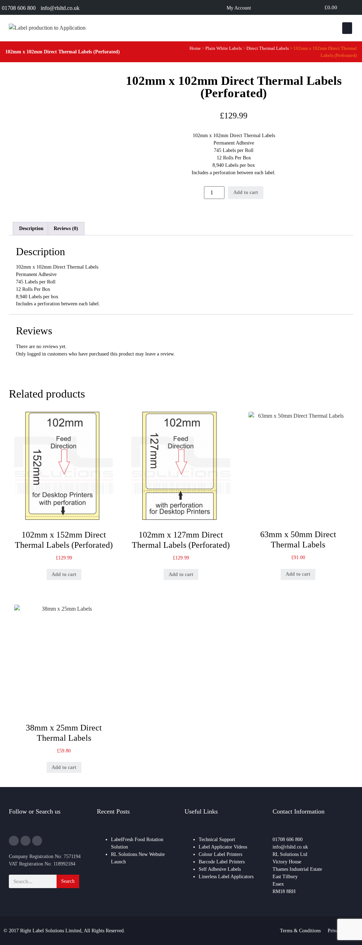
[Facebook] (294, 7)
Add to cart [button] (64, 574)
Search (68, 881)
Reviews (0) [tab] (66, 228)
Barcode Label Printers (222, 861)
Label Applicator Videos (223, 847)
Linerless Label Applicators (226, 876)
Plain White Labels (223, 48)
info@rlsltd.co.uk (60, 8)
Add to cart (245, 192)
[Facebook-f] (25, 841)
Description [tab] (31, 228)
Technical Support (217, 839)
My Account (239, 8)
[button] (347, 28)
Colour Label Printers (220, 854)
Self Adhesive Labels (220, 869)
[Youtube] (305, 7)
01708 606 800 (19, 8)
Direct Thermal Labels (267, 48)
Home (195, 48)
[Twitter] (283, 7)
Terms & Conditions (300, 930)
